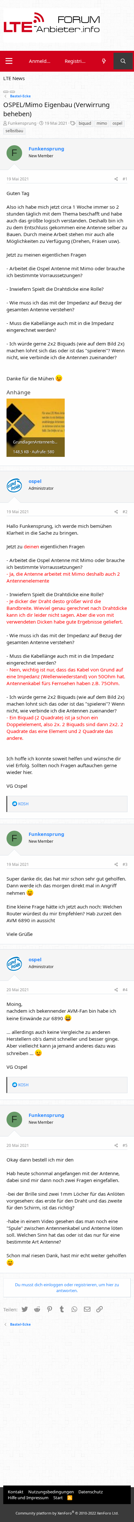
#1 (125, 179)
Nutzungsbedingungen (51, 1492)
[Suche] (123, 61)
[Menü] (9, 61)
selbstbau (14, 131)
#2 (125, 511)
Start (58, 1498)
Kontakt (15, 1492)
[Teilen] (116, 179)
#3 (125, 864)
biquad (85, 123)
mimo (102, 123)
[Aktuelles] (103, 61)
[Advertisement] (67, 1407)
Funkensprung (22, 123)
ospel (117, 123)
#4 (125, 990)
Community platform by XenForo (67, 1513)
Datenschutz (90, 1492)
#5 (125, 1145)
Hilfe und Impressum (28, 1498)
